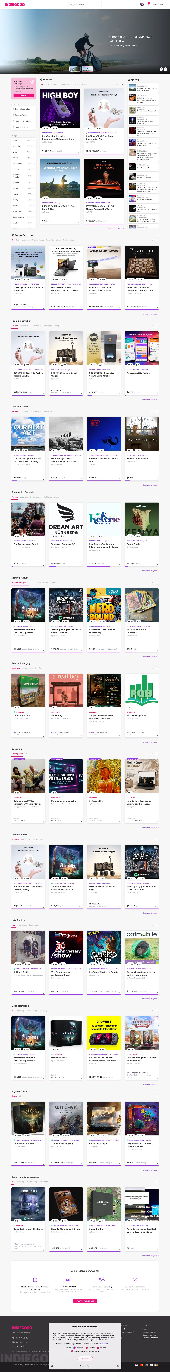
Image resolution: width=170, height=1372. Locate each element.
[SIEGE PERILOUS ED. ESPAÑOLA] (142, 605)
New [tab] (26, 754)
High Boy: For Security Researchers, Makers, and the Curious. (57, 139)
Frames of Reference (137, 458)
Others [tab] (53, 582)
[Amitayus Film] (104, 776)
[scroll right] (165, 69)
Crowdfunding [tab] (35, 326)
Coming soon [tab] (17, 754)
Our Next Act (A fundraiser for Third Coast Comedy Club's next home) (27, 461)
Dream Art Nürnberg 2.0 (63, 544)
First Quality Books (136, 715)
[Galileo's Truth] (28, 947)
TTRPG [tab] (33, 582)
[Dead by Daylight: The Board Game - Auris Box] (66, 605)
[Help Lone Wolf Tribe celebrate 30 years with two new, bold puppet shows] (28, 776)
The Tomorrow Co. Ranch (26, 544)
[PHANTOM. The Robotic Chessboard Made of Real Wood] (142, 262)
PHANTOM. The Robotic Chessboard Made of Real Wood (140, 290)
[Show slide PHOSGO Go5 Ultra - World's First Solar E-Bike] (87, 69)
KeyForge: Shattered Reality (103, 972)
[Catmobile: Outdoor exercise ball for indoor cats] (142, 947)
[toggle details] (80, 153)
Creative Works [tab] (66, 84)
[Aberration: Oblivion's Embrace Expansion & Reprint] (28, 605)
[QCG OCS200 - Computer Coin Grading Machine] (104, 348)
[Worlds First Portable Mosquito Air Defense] (104, 262)
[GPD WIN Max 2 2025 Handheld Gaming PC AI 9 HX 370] (66, 262)
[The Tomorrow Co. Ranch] (28, 519)
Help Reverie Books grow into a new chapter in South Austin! (103, 547)
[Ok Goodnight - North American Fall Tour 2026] (66, 434)
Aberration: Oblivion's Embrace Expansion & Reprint (24, 632)
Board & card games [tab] (20, 582)
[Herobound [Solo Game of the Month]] (104, 605)
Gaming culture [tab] (68, 240)
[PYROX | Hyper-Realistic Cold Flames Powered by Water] (104, 178)
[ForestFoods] (142, 519)
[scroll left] (161, 69)
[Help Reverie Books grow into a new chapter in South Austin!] (104, 519)
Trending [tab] (15, 839)
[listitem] (23, 140)
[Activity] (148, 4)
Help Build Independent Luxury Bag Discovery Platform (139, 804)
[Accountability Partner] (142, 348)
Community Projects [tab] (53, 240)
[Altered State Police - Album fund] (104, 434)
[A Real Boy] (66, 690)
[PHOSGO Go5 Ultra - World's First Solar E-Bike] (60, 178)
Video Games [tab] (43, 582)
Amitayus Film (96, 801)
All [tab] (41, 84)
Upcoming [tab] (24, 326)
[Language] (142, 4)
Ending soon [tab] (58, 326)
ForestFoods (133, 544)
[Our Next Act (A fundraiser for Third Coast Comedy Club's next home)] (28, 434)
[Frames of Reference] (142, 434)
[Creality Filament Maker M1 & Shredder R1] (28, 262)
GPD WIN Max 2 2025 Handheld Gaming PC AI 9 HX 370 (65, 290)
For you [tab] (15, 326)
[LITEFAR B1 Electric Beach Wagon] (66, 348)
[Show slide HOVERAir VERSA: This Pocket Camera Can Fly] (74, 69)
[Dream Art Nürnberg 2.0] (66, 519)
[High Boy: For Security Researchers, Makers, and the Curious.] (60, 108)
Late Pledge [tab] (47, 326)
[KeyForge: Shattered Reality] (104, 947)
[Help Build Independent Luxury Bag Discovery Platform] (142, 776)
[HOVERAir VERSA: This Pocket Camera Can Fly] (104, 108)
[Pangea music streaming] (66, 776)
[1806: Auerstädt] (28, 690)
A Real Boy (56, 715)
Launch (23, 95)
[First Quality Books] (142, 690)
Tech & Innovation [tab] (52, 84)
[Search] (71, 4)
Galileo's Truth (21, 972)
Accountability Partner (139, 373)
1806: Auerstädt (22, 715)
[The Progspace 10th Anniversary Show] (66, 947)
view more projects (115, 228)
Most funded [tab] (26, 839)
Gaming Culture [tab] (80, 84)
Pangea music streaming (64, 801)
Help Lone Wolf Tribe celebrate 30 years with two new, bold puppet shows (28, 804)
